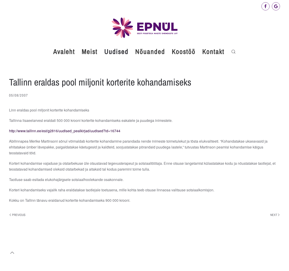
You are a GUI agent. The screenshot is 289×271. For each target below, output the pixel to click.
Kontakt (213, 51)
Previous (19, 215)
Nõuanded (150, 51)
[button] (233, 52)
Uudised (116, 51)
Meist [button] (90, 51)
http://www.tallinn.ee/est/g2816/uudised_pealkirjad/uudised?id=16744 (64, 130)
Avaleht (64, 51)
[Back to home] (144, 27)
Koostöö (184, 51)
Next (273, 215)
